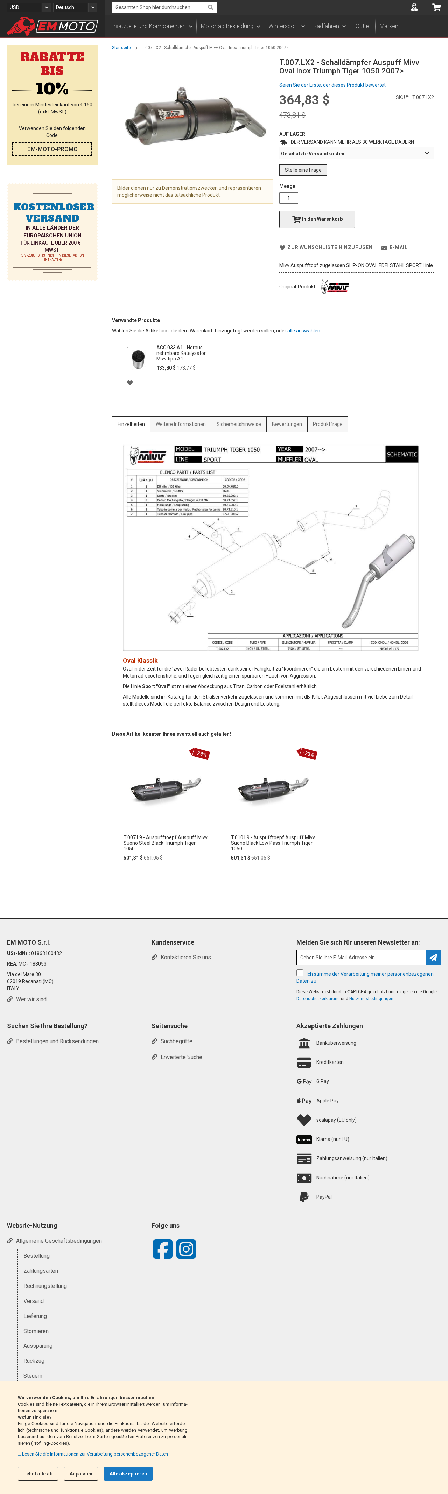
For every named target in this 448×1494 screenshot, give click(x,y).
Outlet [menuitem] (363, 26)
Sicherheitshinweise (239, 424)
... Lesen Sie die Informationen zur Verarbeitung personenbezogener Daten (93, 1454)
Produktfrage (328, 424)
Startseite (121, 47)
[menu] (276, 26)
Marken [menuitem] (389, 26)
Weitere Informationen (181, 424)
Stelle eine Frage (303, 170)
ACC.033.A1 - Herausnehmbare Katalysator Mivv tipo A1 (181, 353)
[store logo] (52, 26)
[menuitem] (151, 26)
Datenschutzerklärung (318, 998)
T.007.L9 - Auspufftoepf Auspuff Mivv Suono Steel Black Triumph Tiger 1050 (166, 843)
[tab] (356, 153)
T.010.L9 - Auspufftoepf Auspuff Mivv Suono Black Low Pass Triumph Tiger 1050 (273, 843)
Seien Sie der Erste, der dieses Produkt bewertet (332, 85)
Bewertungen (287, 424)
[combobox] (164, 7)
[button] (29, 7)
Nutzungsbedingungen (371, 998)
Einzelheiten (131, 424)
